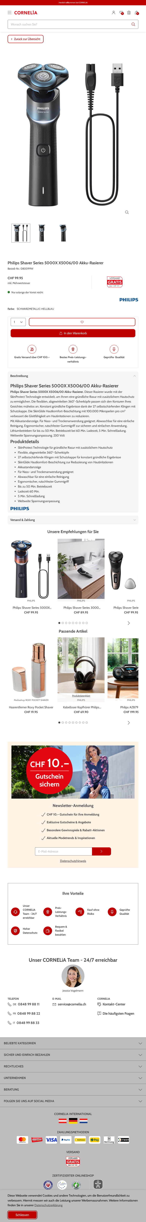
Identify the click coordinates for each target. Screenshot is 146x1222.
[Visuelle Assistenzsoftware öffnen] (96, 1184)
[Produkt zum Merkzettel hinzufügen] (82, 322)
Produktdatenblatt (81, 695)
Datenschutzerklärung (48, 1205)
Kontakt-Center (114, 1004)
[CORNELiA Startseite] (25, 12)
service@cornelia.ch (72, 1004)
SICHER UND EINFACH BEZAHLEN (27, 1055)
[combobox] (73, 24)
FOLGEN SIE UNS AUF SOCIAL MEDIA (29, 1101)
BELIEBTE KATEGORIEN (20, 1043)
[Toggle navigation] (9, 12)
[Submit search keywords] (133, 24)
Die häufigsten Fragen (118, 1013)
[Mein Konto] (114, 12)
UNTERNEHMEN (15, 1078)
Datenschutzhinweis (73, 861)
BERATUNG (11, 1089)
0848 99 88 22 (28, 1013)
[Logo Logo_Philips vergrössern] (128, 300)
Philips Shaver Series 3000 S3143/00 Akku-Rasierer (81, 608)
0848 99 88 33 (28, 1023)
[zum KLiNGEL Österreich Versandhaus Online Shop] (63, 1121)
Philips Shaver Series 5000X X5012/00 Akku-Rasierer (31, 608)
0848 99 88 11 (29, 1004)
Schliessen (22, 1215)
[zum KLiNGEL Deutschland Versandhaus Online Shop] (73, 1121)
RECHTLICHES (13, 1066)
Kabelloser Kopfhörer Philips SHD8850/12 (81, 707)
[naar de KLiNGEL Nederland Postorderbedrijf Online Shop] (83, 1121)
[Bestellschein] (129, 12)
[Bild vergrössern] (127, 212)
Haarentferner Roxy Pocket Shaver (31, 707)
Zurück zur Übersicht (27, 39)
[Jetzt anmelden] (101, 851)
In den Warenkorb (75, 333)
